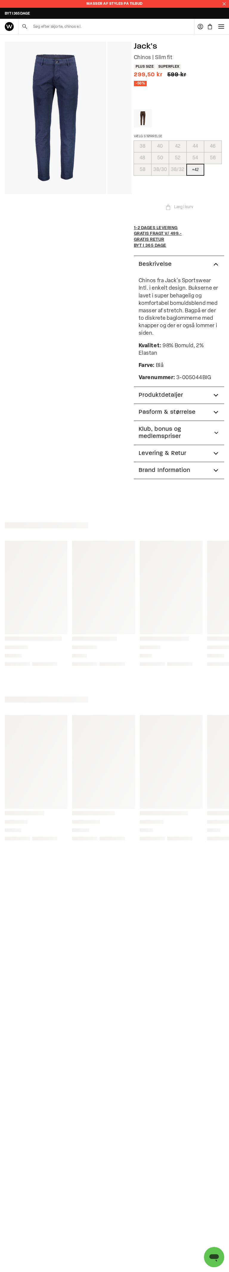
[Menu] (221, 26)
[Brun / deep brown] (143, 118)
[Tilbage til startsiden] (9, 26)
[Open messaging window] (214, 1257)
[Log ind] (200, 26)
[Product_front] (55, 118)
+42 (195, 169)
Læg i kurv (183, 207)
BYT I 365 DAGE (17, 14)
